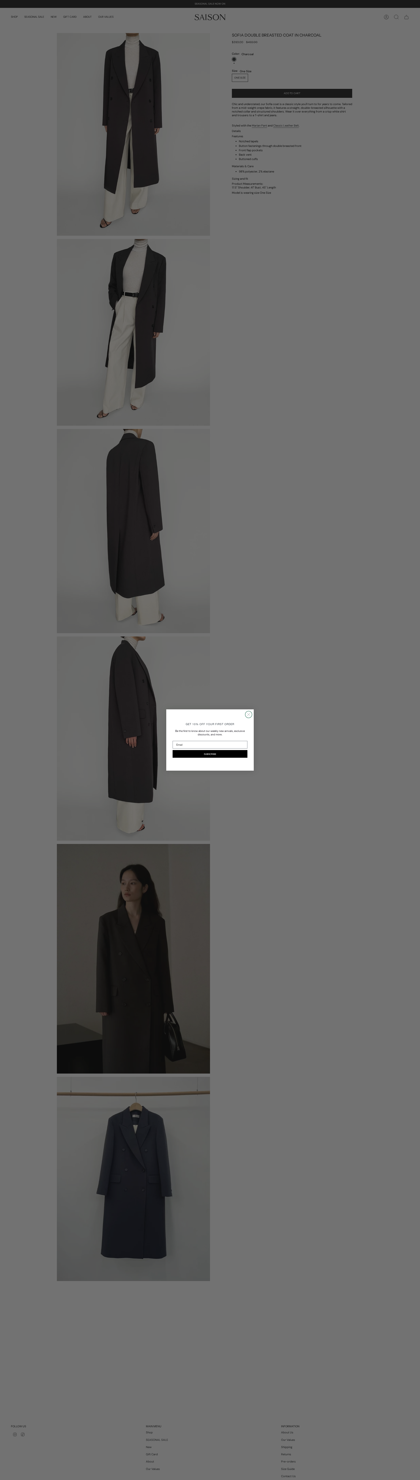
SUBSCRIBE (210, 754)
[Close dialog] (248, 714)
